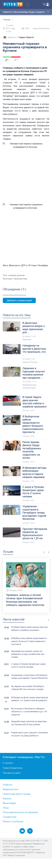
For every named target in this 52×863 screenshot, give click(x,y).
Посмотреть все (14, 292)
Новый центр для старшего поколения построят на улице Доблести (29, 734)
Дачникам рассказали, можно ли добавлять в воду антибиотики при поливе (27, 654)
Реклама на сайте (11, 773)
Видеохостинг (11, 789)
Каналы (7, 798)
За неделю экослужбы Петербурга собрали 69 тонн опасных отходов (27, 687)
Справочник (10, 817)
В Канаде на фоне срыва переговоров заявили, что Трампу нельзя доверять (29, 699)
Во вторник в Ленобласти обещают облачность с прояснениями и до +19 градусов (29, 711)
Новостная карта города (16, 794)
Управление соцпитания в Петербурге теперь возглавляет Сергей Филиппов (29, 676)
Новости (8, 12)
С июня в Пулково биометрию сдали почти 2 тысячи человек (28, 665)
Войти (47, 4)
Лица (6, 807)
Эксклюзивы (20, 12)
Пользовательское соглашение (20, 812)
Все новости (47, 620)
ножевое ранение (16, 275)
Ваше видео (9, 803)
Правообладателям (12, 768)
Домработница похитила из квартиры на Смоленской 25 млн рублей (29, 723)
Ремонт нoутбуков (13, 821)
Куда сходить (37, 12)
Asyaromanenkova (41, 28)
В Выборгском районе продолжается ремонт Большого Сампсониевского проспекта (29, 641)
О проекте (8, 763)
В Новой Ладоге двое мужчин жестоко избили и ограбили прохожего (29, 628)
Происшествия (20, 279)
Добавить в (21, 37)
